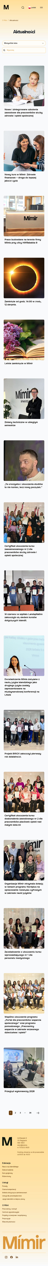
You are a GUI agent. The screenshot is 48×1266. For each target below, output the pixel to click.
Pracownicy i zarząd (9, 1209)
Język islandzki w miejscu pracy (13, 1199)
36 (30, 1113)
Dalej (36, 1112)
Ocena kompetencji (9, 1189)
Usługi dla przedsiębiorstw (12, 1196)
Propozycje (6, 1219)
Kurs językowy (7, 1173)
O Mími (4, 20)
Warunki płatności (8, 1222)
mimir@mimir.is (22, 1145)
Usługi (5, 1182)
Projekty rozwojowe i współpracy (14, 1215)
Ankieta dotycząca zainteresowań (14, 1193)
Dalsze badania (7, 1170)
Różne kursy (6, 1176)
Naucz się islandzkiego (10, 1167)
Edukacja (6, 1163)
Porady (4, 1186)
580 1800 (21, 1143)
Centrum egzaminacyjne (10, 1212)
